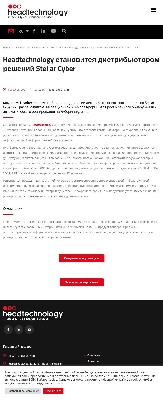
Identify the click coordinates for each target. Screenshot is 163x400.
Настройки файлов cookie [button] (23, 391)
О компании (94, 355)
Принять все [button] (53, 391)
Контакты (93, 361)
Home (6, 47)
